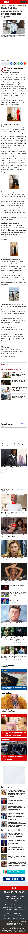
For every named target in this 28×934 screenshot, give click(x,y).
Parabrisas (20, 898)
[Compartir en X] (15, 63)
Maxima (21, 909)
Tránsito (21, 918)
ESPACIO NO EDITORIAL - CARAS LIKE (9, 5)
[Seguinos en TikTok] (16, 892)
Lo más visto (6, 787)
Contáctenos (7, 916)
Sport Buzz (8, 909)
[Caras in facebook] (8, 892)
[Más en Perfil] (10, 666)
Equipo (22, 916)
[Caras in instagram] (5, 892)
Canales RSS (8, 913)
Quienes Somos (18, 913)
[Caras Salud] (14, 873)
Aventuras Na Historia (9, 907)
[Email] (25, 63)
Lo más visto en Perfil (10, 830)
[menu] (2, 2)
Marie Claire (21, 896)
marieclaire (14, 693)
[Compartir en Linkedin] (21, 63)
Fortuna (7, 898)
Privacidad (16, 916)
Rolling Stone (21, 907)
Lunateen (11, 901)
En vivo (24, 2)
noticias (14, 670)
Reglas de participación (10, 918)
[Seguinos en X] (12, 892)
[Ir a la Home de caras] (6, 2)
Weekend (13, 898)
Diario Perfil (7, 896)
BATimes (17, 901)
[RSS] (20, 892)
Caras (15, 905)
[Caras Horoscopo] (14, 880)
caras (14, 716)
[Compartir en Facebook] (11, 63)
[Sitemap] (23, 892)
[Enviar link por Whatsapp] (18, 63)
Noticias (14, 896)
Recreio (15, 909)
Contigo (21, 905)
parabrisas (14, 740)
